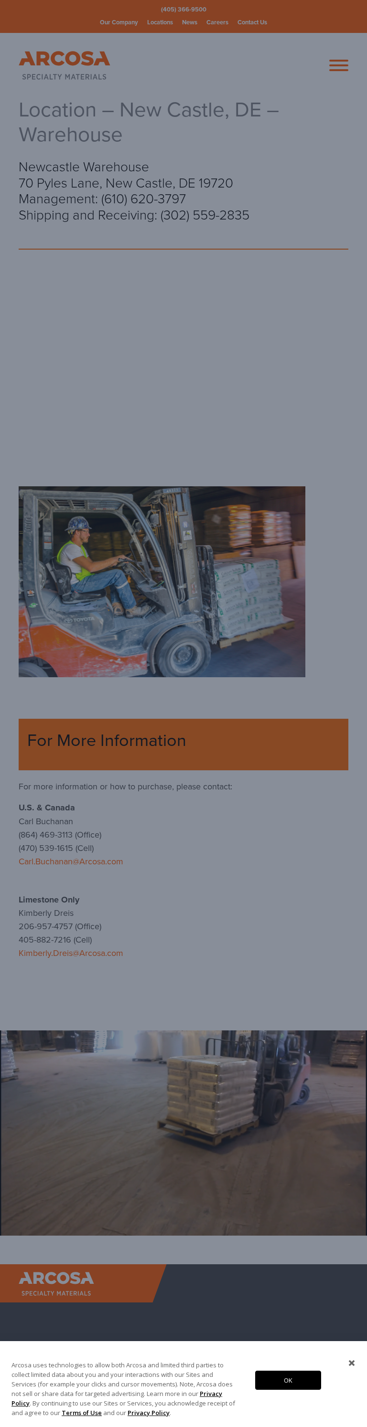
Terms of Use (82, 1412)
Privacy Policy (149, 1412)
